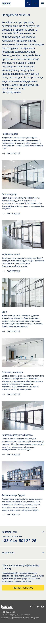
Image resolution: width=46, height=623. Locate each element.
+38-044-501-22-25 (19, 540)
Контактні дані (9, 531)
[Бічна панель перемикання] (35, 3)
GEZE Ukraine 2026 (8, 612)
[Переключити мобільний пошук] (28, 3)
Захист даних (25, 615)
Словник (26, 618)
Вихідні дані (35, 618)
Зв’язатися (8, 552)
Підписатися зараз (23, 588)
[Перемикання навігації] (42, 3)
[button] (31, 606)
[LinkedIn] (38, 606)
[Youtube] (42, 606)
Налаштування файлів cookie (11, 618)
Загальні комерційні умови (10, 615)
